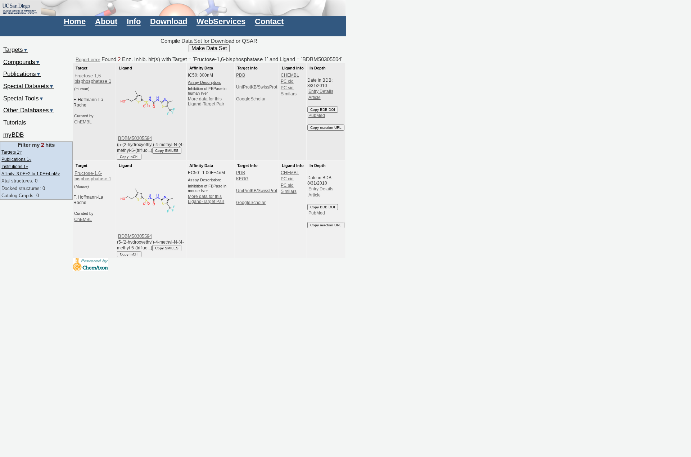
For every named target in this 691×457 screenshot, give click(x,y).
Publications (22, 73)
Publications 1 (16, 159)
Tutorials (14, 122)
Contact (269, 21)
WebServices (221, 21)
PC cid (287, 81)
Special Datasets (28, 86)
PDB (240, 75)
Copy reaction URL (326, 128)
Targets (15, 49)
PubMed (316, 115)
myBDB (13, 134)
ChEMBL (83, 122)
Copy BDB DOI (322, 110)
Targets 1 (11, 152)
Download (168, 21)
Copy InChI (129, 157)
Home (75, 21)
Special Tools (23, 98)
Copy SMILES (167, 151)
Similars (289, 94)
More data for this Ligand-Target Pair (206, 101)
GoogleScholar (251, 99)
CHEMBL (290, 75)
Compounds (21, 61)
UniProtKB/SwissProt (256, 87)
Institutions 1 (14, 166)
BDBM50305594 (135, 138)
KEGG (242, 179)
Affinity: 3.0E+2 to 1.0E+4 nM (30, 173)
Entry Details (320, 91)
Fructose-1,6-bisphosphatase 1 (92, 78)
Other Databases (28, 110)
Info (134, 21)
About (106, 21)
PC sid (287, 88)
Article (314, 97)
